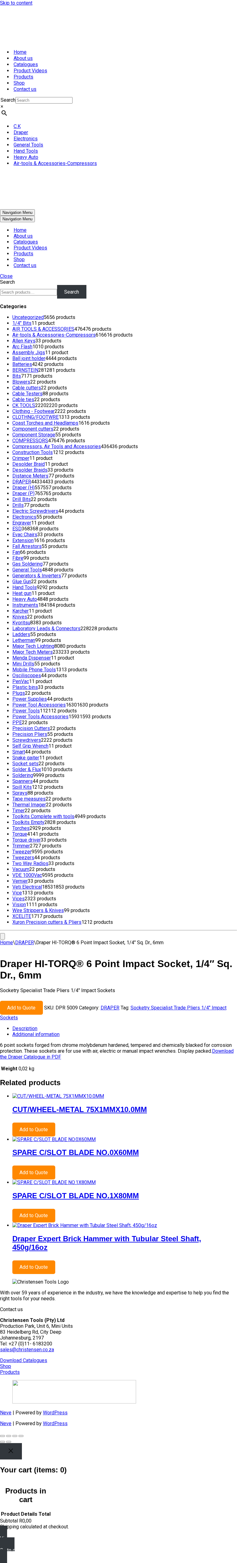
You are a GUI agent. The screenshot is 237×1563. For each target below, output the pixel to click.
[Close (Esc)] (21, 1436)
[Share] (14, 1436)
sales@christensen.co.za (27, 1350)
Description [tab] (24, 1028)
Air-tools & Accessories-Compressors (55, 163)
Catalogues (26, 64)
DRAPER (24, 942)
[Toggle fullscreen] (8, 1436)
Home (20, 52)
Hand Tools (26, 151)
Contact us (25, 89)
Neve (5, 1413)
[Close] (11, 1451)
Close (6, 276)
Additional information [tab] (36, 1034)
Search (8, 100)
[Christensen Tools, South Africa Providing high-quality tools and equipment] (118, 25)
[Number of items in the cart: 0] (2, 936)
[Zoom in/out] (2, 1436)
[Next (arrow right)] (8, 1442)
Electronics (26, 139)
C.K (17, 126)
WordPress (55, 1413)
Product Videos (30, 71)
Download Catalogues (23, 1360)
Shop (19, 83)
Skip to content (16, 3)
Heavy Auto (26, 157)
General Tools (28, 145)
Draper (21, 132)
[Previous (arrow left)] (2, 1442)
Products (23, 77)
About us (23, 58)
